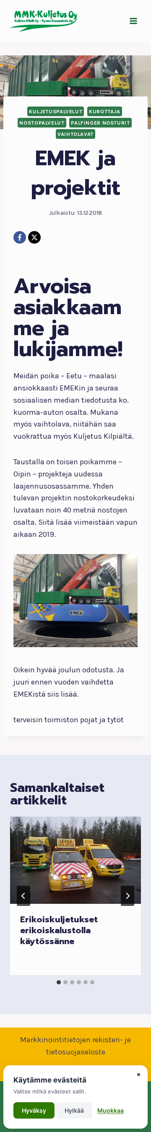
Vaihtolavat (75, 134)
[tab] (59, 982)
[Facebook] (19, 237)
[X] (34, 237)
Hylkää (74, 1110)
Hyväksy (34, 1110)
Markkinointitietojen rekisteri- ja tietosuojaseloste (75, 1046)
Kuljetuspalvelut (55, 111)
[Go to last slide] (23, 896)
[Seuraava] (127, 896)
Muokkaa (110, 1110)
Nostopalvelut (41, 123)
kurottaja (104, 111)
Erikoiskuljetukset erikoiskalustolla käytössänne (59, 930)
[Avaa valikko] (133, 20)
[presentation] (75, 860)
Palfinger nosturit (100, 123)
